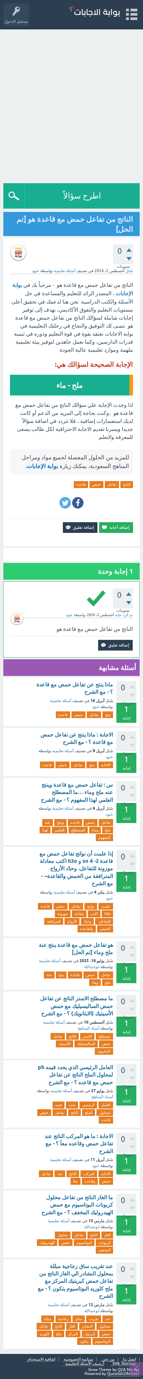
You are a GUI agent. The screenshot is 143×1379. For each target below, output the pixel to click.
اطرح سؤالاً (82, 195)
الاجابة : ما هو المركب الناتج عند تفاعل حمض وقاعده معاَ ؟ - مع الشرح (79, 1143)
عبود (95, 706)
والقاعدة (86, 929)
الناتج (126, 484)
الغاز (107, 1235)
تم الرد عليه (124, 615)
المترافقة (54, 921)
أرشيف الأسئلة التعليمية (84, 1364)
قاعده (105, 1120)
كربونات (104, 1243)
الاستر (87, 1036)
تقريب (93, 1319)
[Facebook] (77, 502)
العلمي (60, 830)
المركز (73, 1334)
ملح (107, 830)
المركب (88, 1174)
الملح (88, 1113)
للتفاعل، (104, 921)
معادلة (79, 914)
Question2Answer (123, 1373)
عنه (47, 822)
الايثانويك (103, 1051)
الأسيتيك (65, 1044)
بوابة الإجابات (42, 466)
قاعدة (80, 484)
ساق (78, 1319)
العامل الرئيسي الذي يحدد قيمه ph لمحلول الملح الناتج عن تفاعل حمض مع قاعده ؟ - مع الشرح (75, 1074)
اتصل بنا (129, 1359)
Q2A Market (129, 1369)
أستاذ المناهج (88, 1028)
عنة (49, 975)
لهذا (45, 830)
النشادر (87, 1326)
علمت (105, 906)
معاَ (75, 1181)
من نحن (108, 1359)
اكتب (94, 914)
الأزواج (72, 921)
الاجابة (105, 765)
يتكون (84, 1341)
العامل (105, 1105)
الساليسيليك (86, 1044)
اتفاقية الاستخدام (41, 1359)
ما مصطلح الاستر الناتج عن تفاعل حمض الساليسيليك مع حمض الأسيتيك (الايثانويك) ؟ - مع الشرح (76, 1006)
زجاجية (63, 1319)
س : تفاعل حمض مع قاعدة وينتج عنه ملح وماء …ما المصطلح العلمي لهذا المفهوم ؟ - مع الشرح (77, 792)
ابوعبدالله (91, 966)
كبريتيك (89, 1334)
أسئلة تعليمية (64, 270)
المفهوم (104, 837)
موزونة (63, 914)
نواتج (90, 906)
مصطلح (104, 1036)
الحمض (105, 929)
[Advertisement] (71, 105)
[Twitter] (65, 502)
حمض (96, 484)
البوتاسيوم (84, 1243)
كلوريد (44, 1334)
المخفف (104, 1250)
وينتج (60, 822)
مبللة (48, 1319)
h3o (107, 914)
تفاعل (111, 484)
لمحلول (104, 1113)
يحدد (72, 1105)
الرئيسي (88, 1105)
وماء (95, 830)
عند (60, 1174)
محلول (63, 1235)
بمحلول (104, 1326)
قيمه (58, 1105)
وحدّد (87, 921)
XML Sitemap (124, 1364)
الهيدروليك (47, 1243)
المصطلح (78, 830)
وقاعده (89, 1181)
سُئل (129, 270)
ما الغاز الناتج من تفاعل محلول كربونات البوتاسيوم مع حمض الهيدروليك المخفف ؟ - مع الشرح (77, 1205)
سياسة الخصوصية (78, 1359)
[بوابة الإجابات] (94, 11)
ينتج (107, 715)
